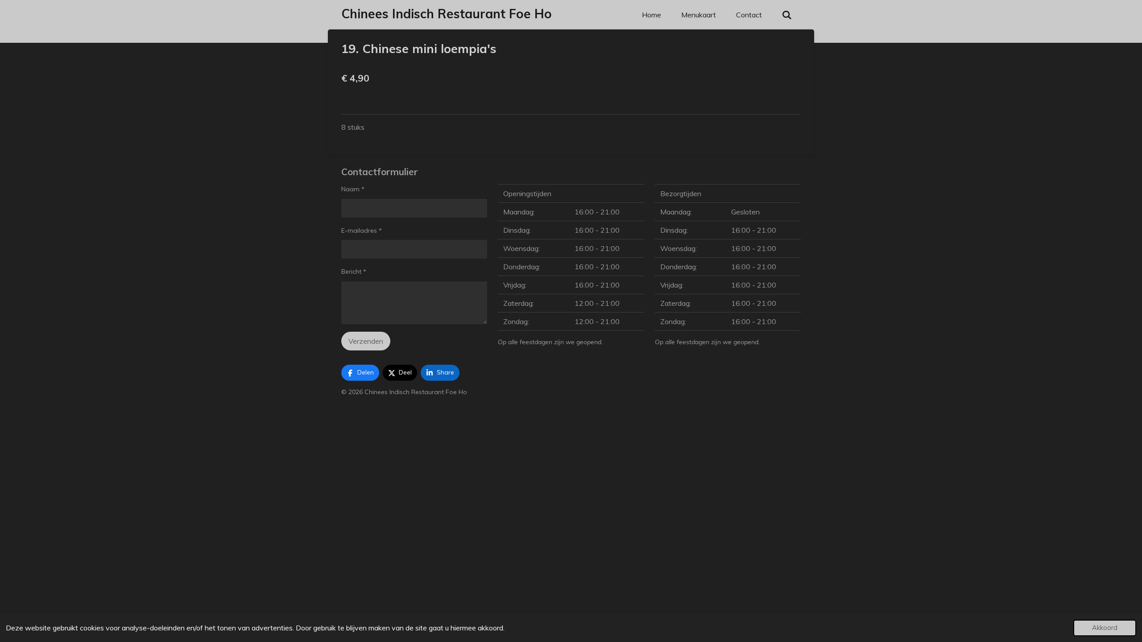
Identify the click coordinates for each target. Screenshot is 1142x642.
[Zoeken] (787, 15)
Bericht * (353, 272)
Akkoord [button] (1104, 628)
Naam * (352, 189)
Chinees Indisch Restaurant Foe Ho (446, 13)
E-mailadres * (361, 230)
